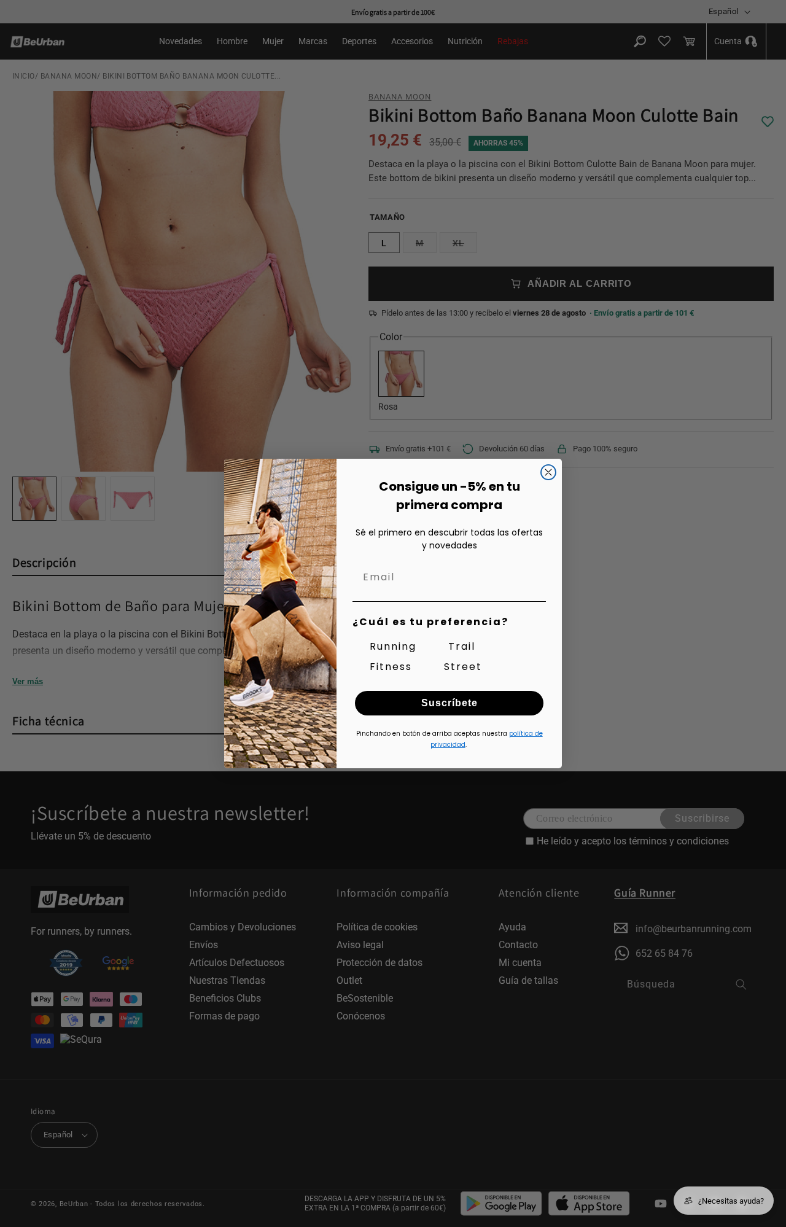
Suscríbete (449, 703)
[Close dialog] (548, 472)
